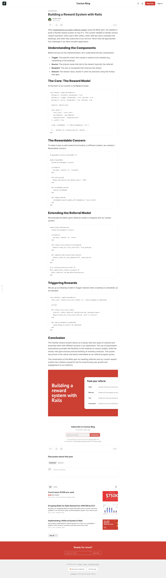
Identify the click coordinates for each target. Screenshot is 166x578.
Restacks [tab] (60, 463)
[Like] (49, 530)
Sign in (160, 3)
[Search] (138, 3)
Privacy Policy (97, 441)
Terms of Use (92, 439)
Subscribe (150, 3)
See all (52, 535)
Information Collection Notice (82, 441)
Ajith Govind (60, 497)
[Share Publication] (142, 3)
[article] (83, 496)
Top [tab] (50, 487)
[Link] (45, 47)
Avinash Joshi (57, 18)
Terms (85, 564)
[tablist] (56, 463)
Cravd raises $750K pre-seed (61, 492)
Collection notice (93, 564)
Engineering (52, 11)
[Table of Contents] (2, 289)
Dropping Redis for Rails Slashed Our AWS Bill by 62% (71, 506)
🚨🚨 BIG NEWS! (53, 495)
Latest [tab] (55, 487)
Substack (73, 574)
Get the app (92, 569)
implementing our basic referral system (70, 30)
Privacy (80, 564)
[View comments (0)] (57, 25)
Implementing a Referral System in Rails (65, 521)
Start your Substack (78, 569)
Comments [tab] (52, 463)
